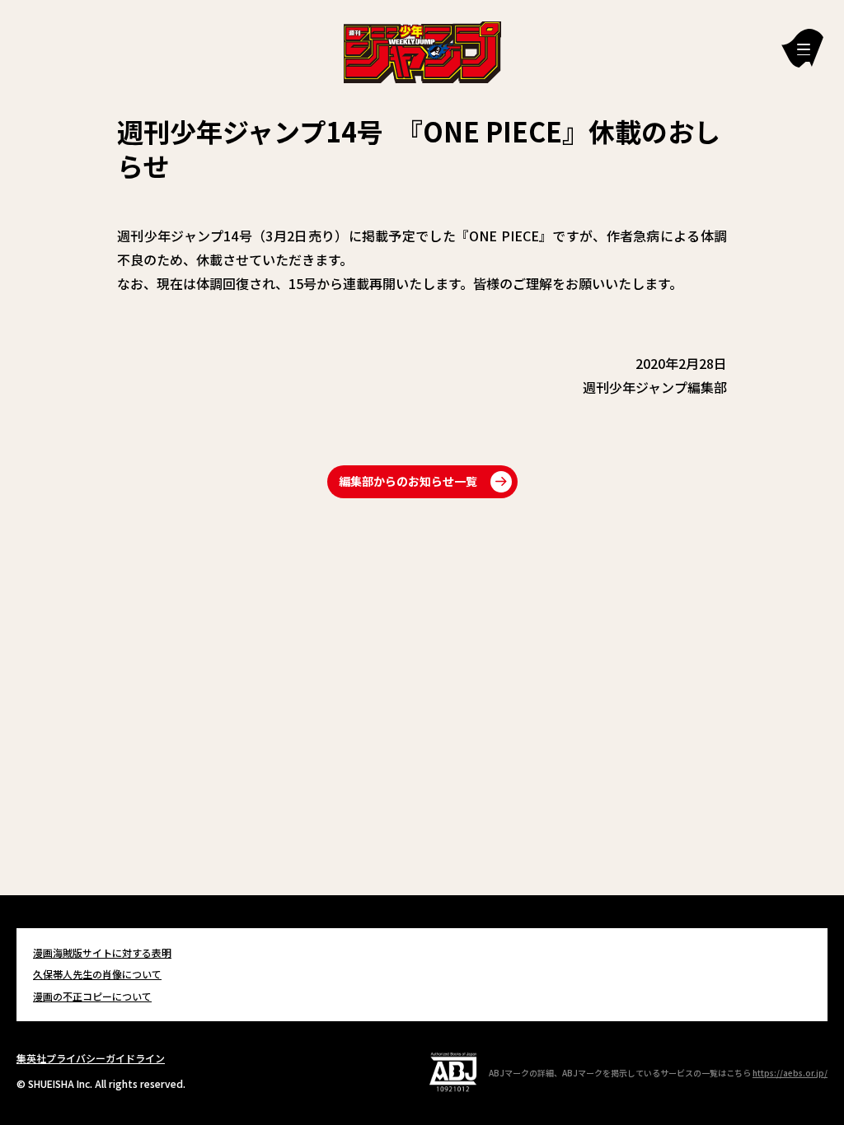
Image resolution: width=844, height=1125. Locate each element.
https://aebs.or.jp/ (790, 1073)
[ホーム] (422, 50)
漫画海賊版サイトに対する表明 (102, 952)
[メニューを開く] (802, 48)
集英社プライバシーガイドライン (90, 1058)
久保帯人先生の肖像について (97, 974)
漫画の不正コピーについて (92, 996)
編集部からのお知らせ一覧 (408, 481)
